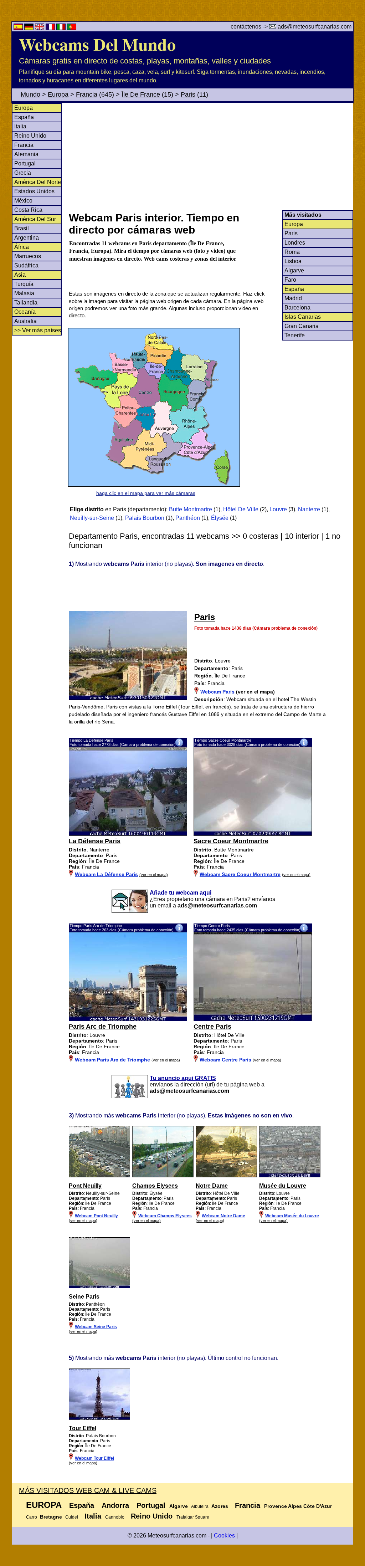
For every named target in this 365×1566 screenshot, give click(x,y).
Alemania (26, 154)
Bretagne (51, 1517)
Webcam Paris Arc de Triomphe (112, 1060)
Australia (25, 321)
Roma (292, 252)
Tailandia (25, 303)
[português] (71, 28)
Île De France (141, 94)
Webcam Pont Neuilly (96, 1215)
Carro (31, 1517)
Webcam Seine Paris (96, 1326)
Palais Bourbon (144, 518)
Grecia (22, 173)
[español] (19, 28)
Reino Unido (30, 136)
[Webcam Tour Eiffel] (99, 1418)
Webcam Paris (217, 692)
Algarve (294, 270)
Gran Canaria (301, 326)
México (23, 201)
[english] (40, 28)
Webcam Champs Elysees (165, 1215)
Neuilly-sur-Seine (92, 518)
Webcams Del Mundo (97, 43)
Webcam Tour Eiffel (94, 1458)
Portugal (25, 163)
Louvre (278, 509)
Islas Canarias (302, 317)
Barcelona (297, 307)
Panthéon (187, 518)
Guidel (71, 1517)
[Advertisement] (210, 156)
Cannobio (114, 1517)
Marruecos (27, 256)
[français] (51, 28)
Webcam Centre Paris (225, 1060)
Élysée (219, 518)
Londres (294, 243)
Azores (219, 1506)
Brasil (21, 228)
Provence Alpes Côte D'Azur (298, 1506)
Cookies (224, 1535)
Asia (20, 275)
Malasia (24, 293)
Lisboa (293, 261)
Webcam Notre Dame (223, 1215)
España (24, 117)
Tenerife (294, 335)
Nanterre (309, 509)
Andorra (115, 1505)
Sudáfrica (26, 265)
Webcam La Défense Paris (106, 874)
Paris (188, 94)
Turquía (24, 284)
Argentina (26, 238)
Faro (290, 280)
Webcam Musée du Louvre (292, 1215)
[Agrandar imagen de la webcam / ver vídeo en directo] (128, 834)
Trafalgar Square (192, 1517)
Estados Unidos (34, 191)
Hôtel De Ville (240, 509)
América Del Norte (37, 182)
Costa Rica (28, 210)
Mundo (30, 94)
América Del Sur (35, 219)
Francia (86, 94)
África (21, 247)
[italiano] (61, 28)
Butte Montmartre (190, 509)
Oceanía (25, 312)
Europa (58, 94)
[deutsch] (29, 28)
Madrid (293, 298)
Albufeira (200, 1506)
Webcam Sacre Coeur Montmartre (240, 874)
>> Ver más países (37, 330)
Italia (20, 126)
